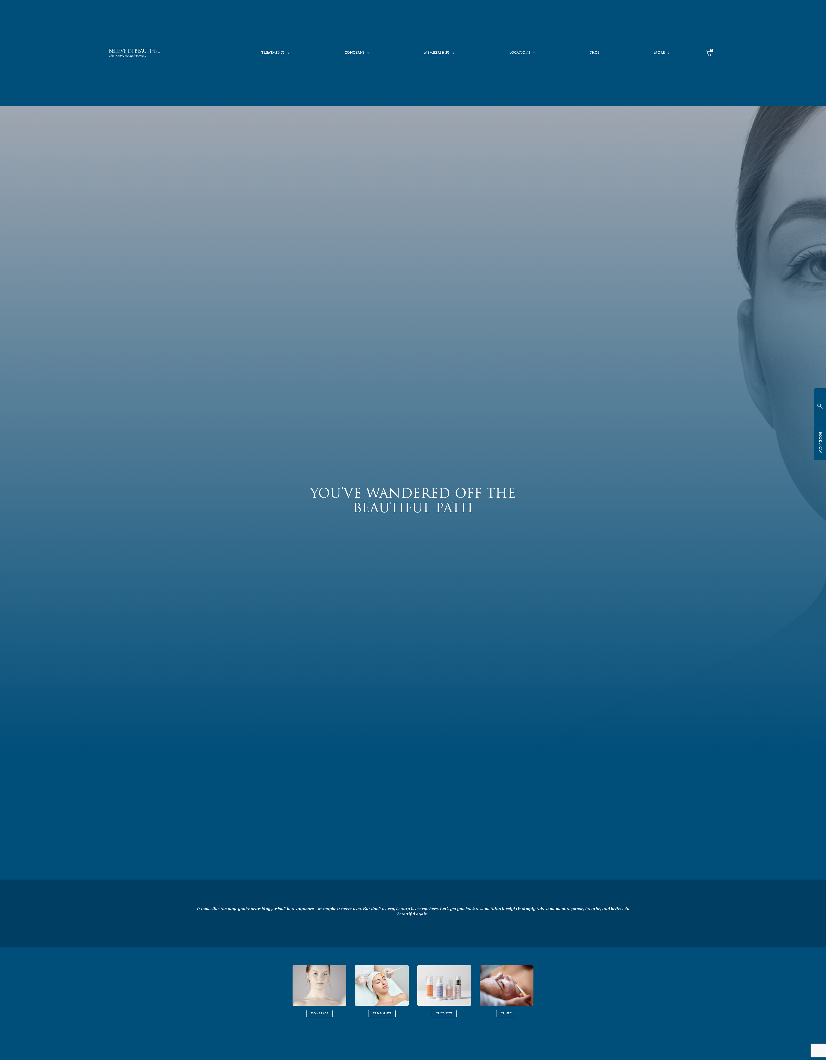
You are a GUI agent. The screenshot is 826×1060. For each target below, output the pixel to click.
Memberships (437, 52)
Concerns (355, 52)
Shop (595, 52)
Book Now (820, 441)
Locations (519, 52)
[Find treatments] (820, 406)
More (659, 52)
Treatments (273, 52)
